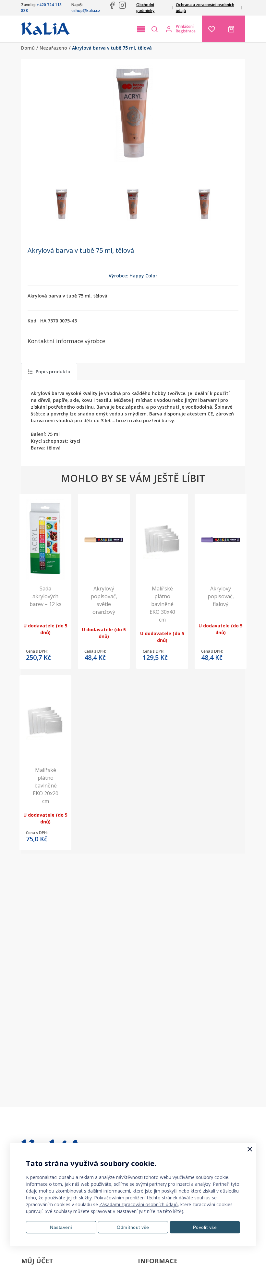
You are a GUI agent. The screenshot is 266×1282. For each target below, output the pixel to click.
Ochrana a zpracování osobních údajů (205, 7)
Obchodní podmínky (145, 7)
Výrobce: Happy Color (133, 276)
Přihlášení (185, 26)
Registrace (186, 31)
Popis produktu (53, 371)
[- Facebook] (112, 5)
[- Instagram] (122, 5)
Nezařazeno (53, 48)
